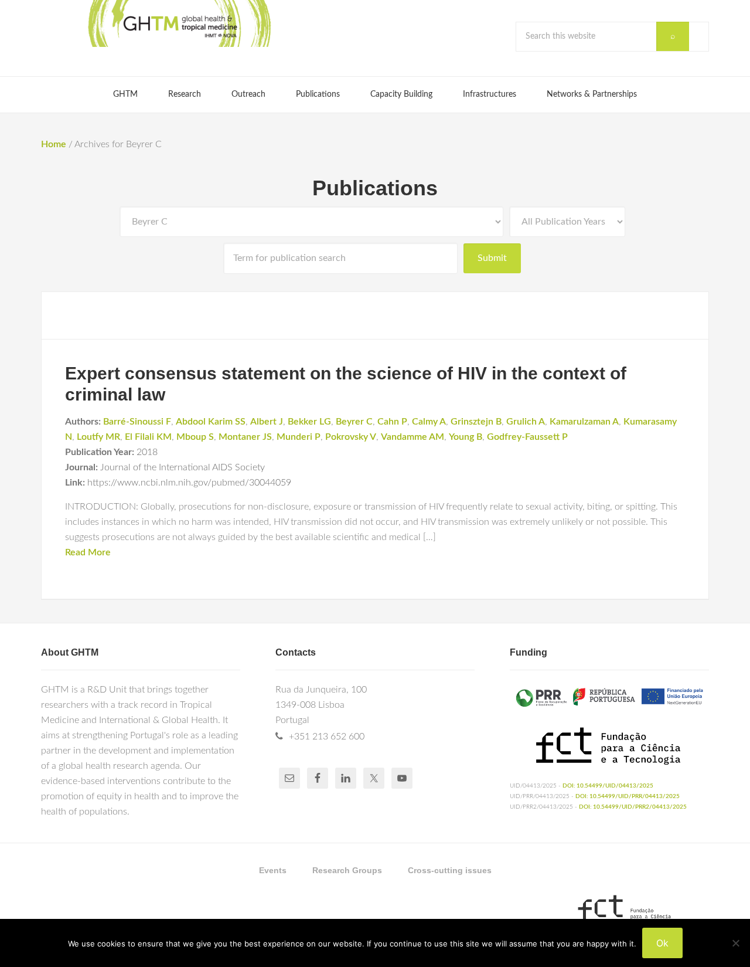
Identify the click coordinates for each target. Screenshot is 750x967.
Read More (88, 552)
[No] (735, 943)
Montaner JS (245, 437)
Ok (662, 943)
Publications (375, 188)
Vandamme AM (412, 437)
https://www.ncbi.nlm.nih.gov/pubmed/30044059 (189, 482)
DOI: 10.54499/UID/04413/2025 (607, 786)
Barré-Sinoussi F (137, 421)
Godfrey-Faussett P (527, 437)
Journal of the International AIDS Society (182, 467)
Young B (465, 437)
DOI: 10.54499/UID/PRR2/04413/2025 (633, 807)
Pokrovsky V (350, 437)
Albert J (266, 421)
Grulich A (525, 421)
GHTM (178, 23)
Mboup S (195, 437)
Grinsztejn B (476, 421)
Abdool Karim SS (211, 421)
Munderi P (299, 437)
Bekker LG (309, 421)
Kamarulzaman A (584, 421)
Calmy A (429, 421)
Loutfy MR (98, 437)
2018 (147, 452)
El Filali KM (148, 437)
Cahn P (392, 421)
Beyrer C (354, 421)
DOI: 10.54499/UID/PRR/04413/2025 (627, 796)
